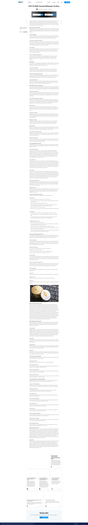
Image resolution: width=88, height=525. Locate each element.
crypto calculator (34, 357)
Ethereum (34, 322)
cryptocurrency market (37, 30)
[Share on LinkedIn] (23, 32)
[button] (42, 15)
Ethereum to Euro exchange (52, 150)
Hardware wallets (31, 345)
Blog (58, 2)
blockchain (40, 236)
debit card (41, 195)
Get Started (67, 2)
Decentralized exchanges (32, 181)
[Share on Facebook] (26, 32)
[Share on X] (25, 32)
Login (61, 2)
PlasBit (45, 16)
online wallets (35, 333)
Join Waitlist (44, 517)
